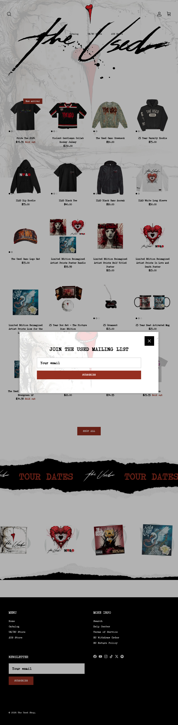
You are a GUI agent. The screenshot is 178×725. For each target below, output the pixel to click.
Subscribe (89, 374)
